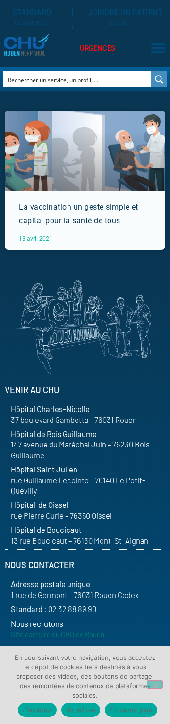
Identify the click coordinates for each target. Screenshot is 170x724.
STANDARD (31, 12)
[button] (158, 48)
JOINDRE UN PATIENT (125, 12)
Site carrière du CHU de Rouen (57, 634)
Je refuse (80, 710)
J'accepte (37, 710)
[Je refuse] (155, 684)
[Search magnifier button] (159, 79)
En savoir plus (131, 710)
